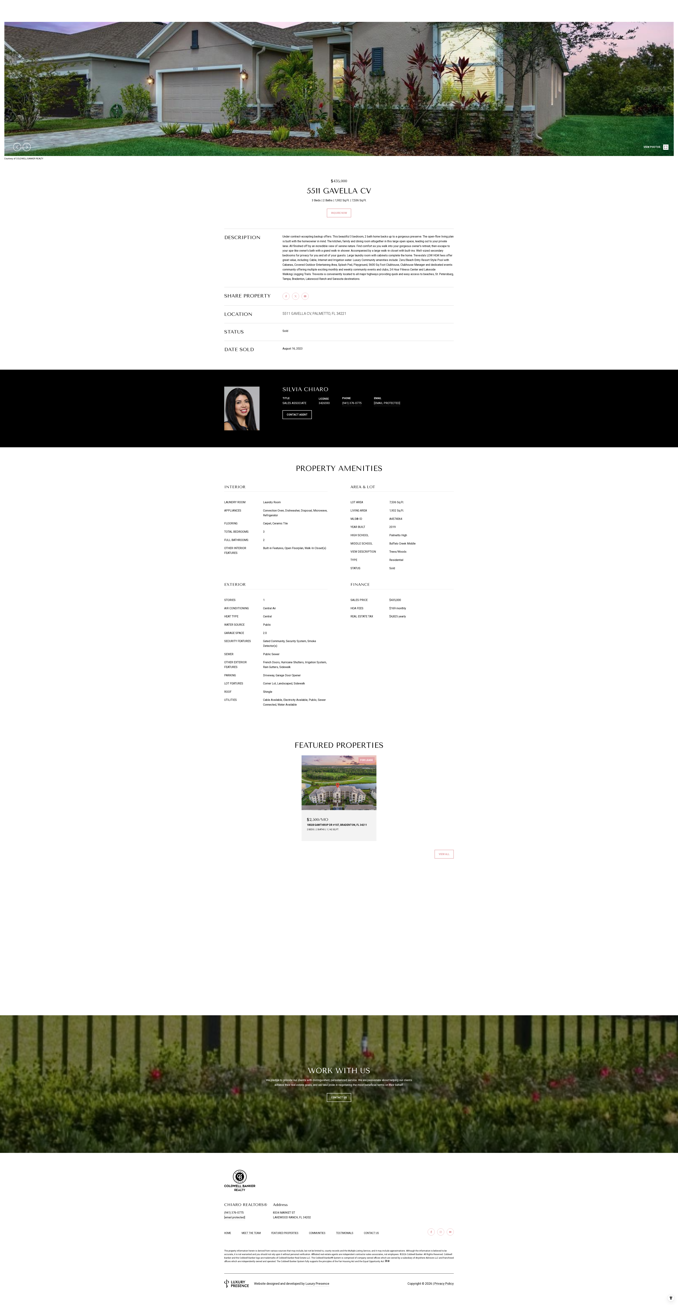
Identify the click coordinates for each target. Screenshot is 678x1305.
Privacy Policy (444, 1283)
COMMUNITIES (317, 1233)
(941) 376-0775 (352, 403)
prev (17, 147)
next (27, 147)
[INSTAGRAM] (440, 1231)
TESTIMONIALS (344, 1233)
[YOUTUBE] (450, 1231)
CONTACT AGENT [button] (297, 414)
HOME (227, 1233)
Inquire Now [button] (339, 213)
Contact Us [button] (339, 1097)
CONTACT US (371, 1233)
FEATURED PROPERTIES (284, 1233)
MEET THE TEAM (251, 1233)
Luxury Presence (317, 1283)
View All (444, 854)
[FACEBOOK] (431, 1231)
